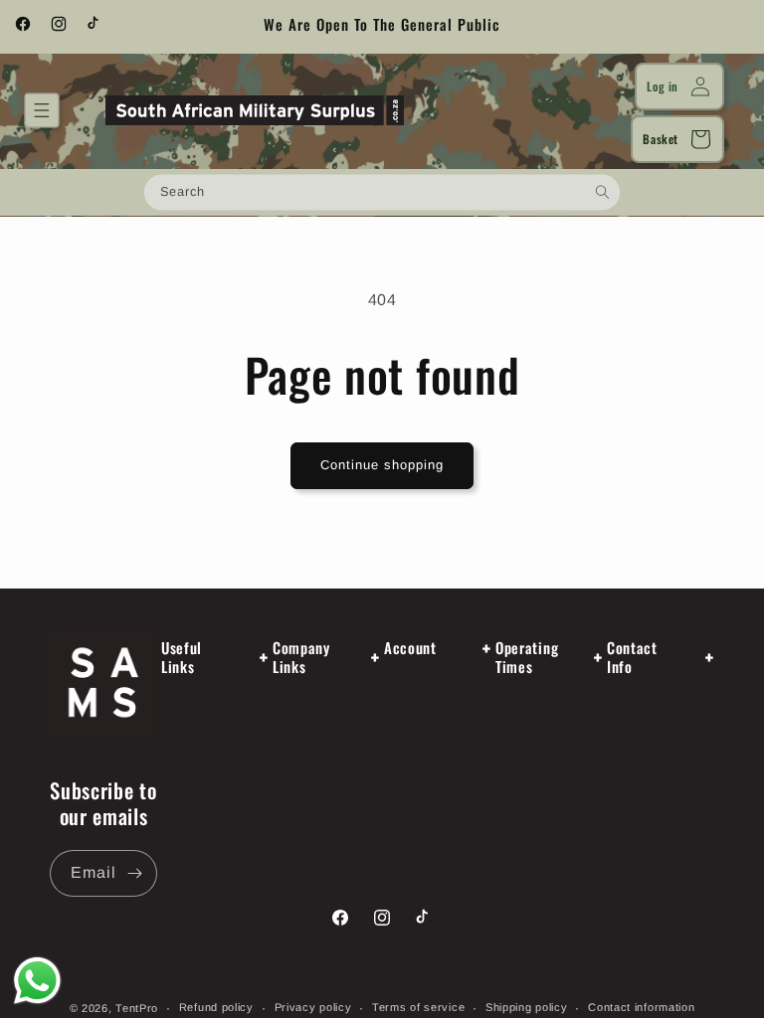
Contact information (641, 1007)
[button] (42, 110)
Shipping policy (526, 1007)
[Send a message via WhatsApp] (37, 980)
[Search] (602, 191)
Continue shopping (382, 464)
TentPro (136, 1008)
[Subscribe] (134, 873)
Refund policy (216, 1007)
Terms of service (418, 1007)
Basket (660, 138)
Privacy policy (313, 1007)
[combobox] (382, 192)
